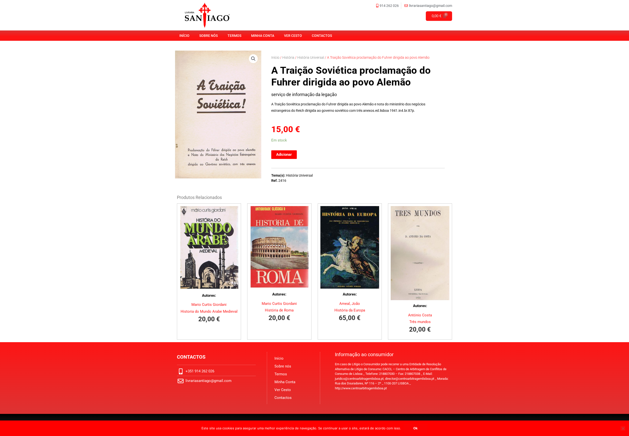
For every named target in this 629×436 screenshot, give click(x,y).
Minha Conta (262, 36)
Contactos (322, 36)
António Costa (420, 315)
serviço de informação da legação (304, 94)
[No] (622, 428)
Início (184, 36)
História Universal (310, 57)
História (288, 57)
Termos (234, 36)
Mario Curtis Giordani (209, 304)
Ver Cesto (293, 36)
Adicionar (284, 154)
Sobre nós (208, 36)
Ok (415, 428)
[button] (253, 58)
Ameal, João (349, 303)
